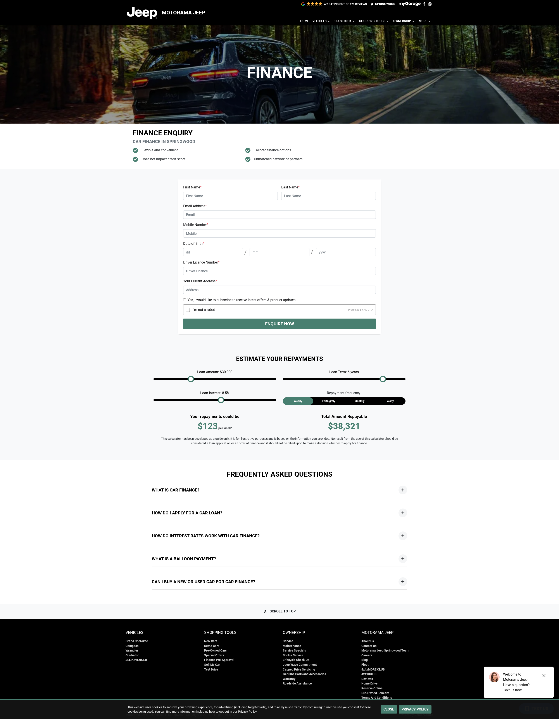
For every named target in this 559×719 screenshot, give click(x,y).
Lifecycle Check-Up (296, 660)
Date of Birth (193, 243)
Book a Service (293, 655)
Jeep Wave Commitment (300, 665)
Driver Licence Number (201, 262)
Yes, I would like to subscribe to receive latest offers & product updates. (242, 300)
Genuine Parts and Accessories (304, 674)
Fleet (365, 665)
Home (304, 21)
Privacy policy (415, 709)
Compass (132, 646)
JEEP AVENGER (136, 660)
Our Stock (343, 21)
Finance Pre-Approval (219, 660)
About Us (367, 641)
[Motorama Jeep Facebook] (425, 4)
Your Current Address (200, 281)
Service (288, 641)
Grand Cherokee (137, 641)
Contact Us (368, 646)
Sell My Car (212, 665)
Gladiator (132, 655)
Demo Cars (211, 646)
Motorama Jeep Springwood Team (385, 650)
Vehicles (319, 21)
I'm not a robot (204, 310)
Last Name (290, 187)
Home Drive (369, 683)
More (423, 21)
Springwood (385, 4)
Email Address (195, 206)
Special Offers (214, 655)
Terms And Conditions (376, 698)
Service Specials (294, 650)
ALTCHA (368, 309)
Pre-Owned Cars (215, 650)
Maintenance (292, 646)
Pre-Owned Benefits (375, 693)
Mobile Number (195, 225)
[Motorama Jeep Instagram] (430, 4)
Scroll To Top (283, 611)
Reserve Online (372, 688)
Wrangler (132, 650)
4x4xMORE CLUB (373, 669)
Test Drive (211, 669)
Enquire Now (279, 323)
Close (388, 709)
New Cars (210, 641)
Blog (364, 660)
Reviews (367, 679)
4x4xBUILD (368, 674)
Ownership (402, 21)
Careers (366, 655)
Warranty (289, 679)
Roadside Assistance (297, 683)
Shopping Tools (372, 21)
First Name (192, 187)
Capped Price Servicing (299, 669)
